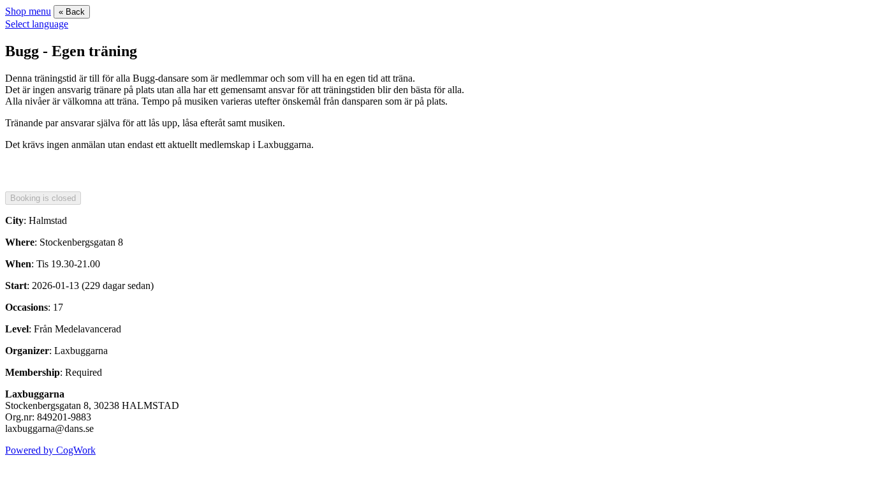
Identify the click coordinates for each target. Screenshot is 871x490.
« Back (72, 12)
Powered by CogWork (50, 450)
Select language (36, 24)
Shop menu (28, 11)
